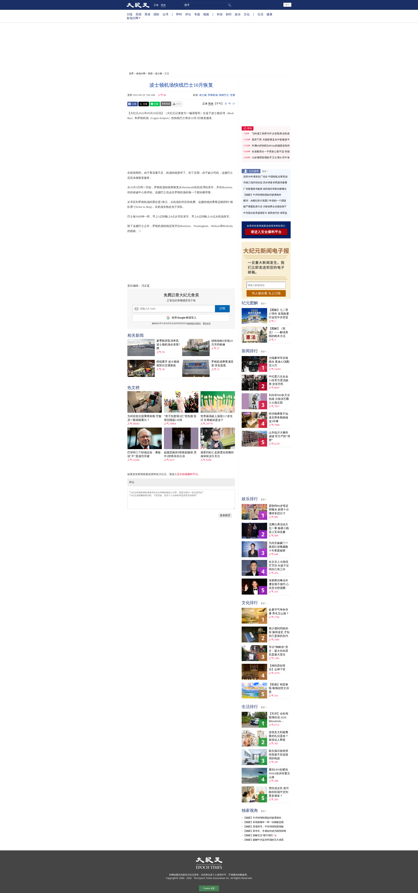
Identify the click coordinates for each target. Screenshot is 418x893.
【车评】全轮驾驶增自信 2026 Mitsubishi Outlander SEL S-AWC (279, 717)
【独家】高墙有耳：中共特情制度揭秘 (263, 826)
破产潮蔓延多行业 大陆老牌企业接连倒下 (265, 206)
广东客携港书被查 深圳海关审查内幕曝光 (265, 189)
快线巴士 (224, 95)
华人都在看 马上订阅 (266, 293)
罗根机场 (213, 95)
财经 (229, 14)
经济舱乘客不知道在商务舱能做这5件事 (278, 417)
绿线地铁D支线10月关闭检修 (222, 342)
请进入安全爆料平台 (266, 232)
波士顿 (158, 73)
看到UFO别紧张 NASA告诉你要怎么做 (279, 773)
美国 (138, 14)
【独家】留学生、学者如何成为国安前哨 (264, 831)
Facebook (132, 104)
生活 (260, 14)
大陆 (129, 14)
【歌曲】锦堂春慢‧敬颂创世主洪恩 (279, 688)
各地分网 (132, 18)
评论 (188, 14)
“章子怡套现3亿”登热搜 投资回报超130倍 (180, 418)
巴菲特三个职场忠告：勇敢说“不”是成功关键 (144, 454)
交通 (232, 95)
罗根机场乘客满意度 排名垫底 (222, 363)
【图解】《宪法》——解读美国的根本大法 (278, 332)
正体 (156, 5)
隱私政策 (207, 324)
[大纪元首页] (138, 5)
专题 (197, 14)
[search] (207, 5)
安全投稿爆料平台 (187, 474)
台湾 (165, 14)
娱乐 (238, 14)
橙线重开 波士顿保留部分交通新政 (167, 363)
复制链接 (166, 103)
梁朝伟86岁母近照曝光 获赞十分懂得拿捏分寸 (279, 509)
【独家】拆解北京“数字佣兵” (258, 835)
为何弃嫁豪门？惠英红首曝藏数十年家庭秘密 (278, 547)
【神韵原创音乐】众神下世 (277, 667)
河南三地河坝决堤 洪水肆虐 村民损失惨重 (265, 182)
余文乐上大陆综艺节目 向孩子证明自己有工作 (279, 565)
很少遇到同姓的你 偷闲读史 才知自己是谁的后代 (279, 632)
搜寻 (229, 5)
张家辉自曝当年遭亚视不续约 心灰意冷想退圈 (279, 584)
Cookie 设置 (209, 888)
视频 (206, 14)
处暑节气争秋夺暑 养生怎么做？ (279, 611)
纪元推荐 (254, 171)
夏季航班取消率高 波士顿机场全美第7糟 (168, 344)
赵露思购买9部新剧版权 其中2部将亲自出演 (180, 454)
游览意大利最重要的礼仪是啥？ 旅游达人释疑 (278, 736)
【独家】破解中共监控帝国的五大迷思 (263, 839)
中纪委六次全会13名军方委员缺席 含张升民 (278, 380)
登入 (287, 4)
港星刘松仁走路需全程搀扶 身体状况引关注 (217, 454)
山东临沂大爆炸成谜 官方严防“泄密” (279, 436)
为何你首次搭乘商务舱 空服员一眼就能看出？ (144, 418)
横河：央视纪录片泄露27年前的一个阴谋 (264, 200)
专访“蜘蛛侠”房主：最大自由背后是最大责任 (278, 651)
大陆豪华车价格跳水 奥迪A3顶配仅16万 (279, 361)
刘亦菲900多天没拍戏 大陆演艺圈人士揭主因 (279, 399)
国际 (156, 14)
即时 (179, 14)
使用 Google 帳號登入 (184, 318)
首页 (131, 73)
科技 (220, 14)
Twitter (143, 104)
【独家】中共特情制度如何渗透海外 (262, 194)
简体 (163, 5)
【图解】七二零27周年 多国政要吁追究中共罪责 (279, 313)
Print (177, 104)
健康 (269, 14)
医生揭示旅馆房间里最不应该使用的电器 (278, 754)
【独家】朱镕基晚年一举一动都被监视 (263, 822)
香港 (147, 14)
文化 (247, 14)
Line (155, 104)
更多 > (265, 171)
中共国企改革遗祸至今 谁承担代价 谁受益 (265, 213)
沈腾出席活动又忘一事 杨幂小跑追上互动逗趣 (279, 528)
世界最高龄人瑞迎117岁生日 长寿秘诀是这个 (217, 418)
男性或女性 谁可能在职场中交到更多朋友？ (279, 792)
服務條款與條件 (194, 324)
